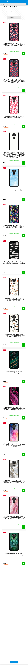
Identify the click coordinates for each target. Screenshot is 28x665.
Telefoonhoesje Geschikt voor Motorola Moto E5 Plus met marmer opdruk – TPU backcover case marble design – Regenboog (14, 445)
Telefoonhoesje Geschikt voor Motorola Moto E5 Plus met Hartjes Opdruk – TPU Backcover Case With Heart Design (14, 44)
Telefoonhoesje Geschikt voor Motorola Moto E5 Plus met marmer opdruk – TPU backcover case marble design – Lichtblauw (14, 190)
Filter (14, 662)
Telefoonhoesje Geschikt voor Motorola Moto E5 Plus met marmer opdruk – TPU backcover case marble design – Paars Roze (14, 409)
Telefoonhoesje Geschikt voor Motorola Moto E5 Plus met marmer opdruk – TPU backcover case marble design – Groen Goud (14, 372)
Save (5, 22)
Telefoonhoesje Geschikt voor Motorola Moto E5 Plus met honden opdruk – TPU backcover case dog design (14, 335)
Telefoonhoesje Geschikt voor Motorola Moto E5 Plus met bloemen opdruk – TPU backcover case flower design (14, 226)
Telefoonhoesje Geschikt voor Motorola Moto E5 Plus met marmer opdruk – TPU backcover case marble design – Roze (14, 517)
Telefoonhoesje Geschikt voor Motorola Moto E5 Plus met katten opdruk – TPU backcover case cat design (14, 299)
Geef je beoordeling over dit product (14, 51)
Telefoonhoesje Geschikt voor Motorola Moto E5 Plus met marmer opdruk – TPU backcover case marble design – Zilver (14, 481)
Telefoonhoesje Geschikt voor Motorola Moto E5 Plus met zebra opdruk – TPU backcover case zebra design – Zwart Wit (14, 262)
